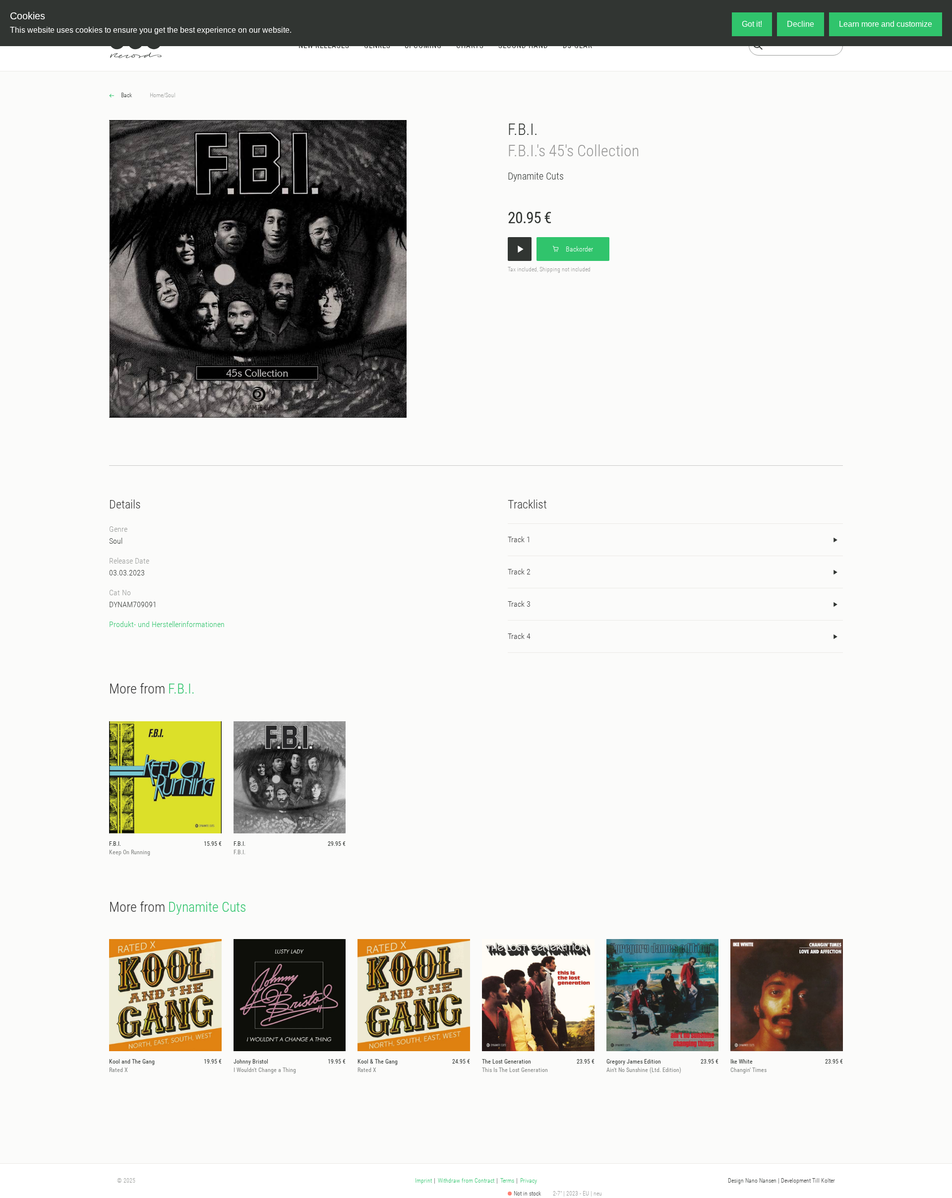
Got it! (752, 24)
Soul (170, 95)
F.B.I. (523, 129)
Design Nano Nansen (752, 1180)
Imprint (423, 1180)
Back (125, 95)
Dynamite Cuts (536, 176)
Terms (507, 1180)
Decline (800, 24)
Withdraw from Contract (466, 1180)
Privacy (528, 1180)
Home (156, 95)
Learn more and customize (885, 24)
